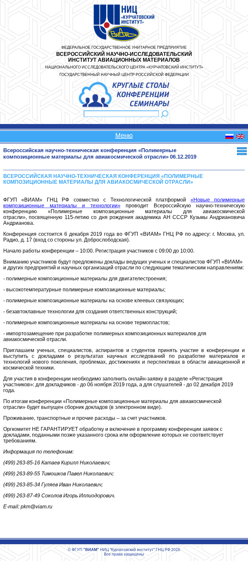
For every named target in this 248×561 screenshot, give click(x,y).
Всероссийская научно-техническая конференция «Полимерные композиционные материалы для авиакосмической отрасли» (89, 153)
